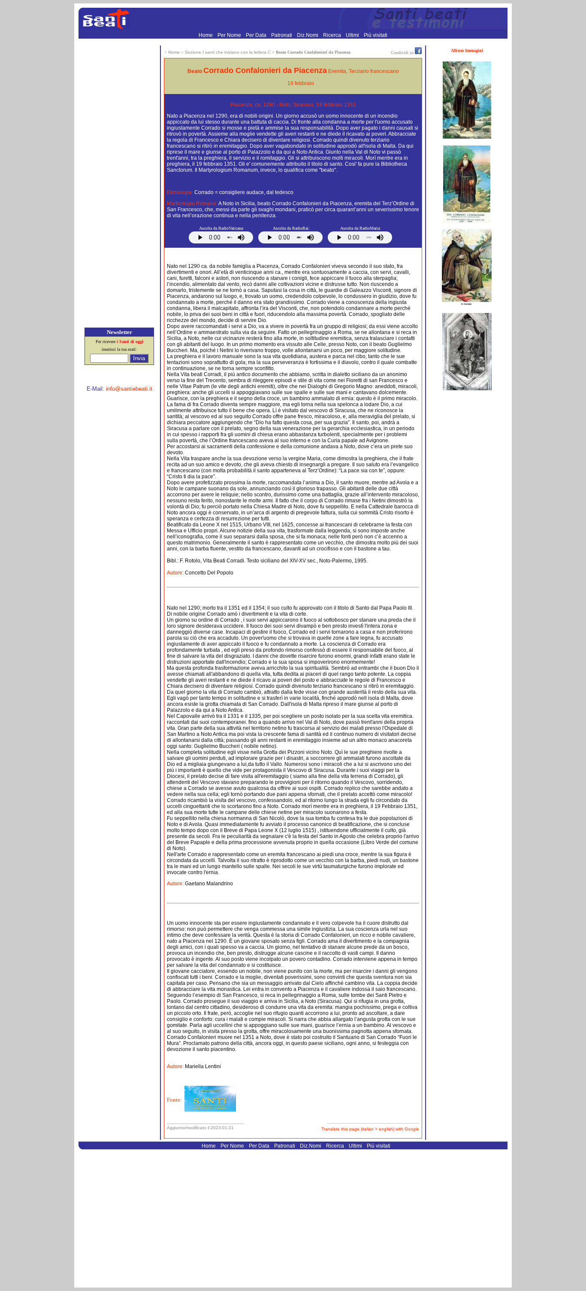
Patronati (282, 35)
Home (206, 35)
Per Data (257, 35)
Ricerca (332, 35)
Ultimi (353, 35)
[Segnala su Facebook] (418, 52)
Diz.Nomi (308, 35)
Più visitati (375, 35)
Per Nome (229, 35)
